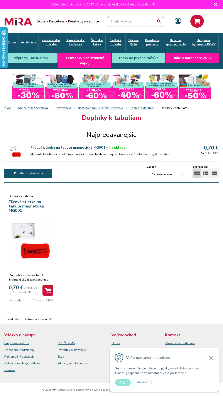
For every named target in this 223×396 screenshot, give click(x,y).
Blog (61, 357)
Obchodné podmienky (19, 350)
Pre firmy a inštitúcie (72, 350)
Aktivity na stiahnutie (72, 363)
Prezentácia (63, 108)
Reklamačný (13, 357)
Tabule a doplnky (142, 108)
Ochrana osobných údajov (22, 363)
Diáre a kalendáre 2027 (192, 58)
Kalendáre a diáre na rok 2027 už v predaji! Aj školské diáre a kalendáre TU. (104, 4)
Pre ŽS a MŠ (66, 343)
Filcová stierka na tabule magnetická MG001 (67, 147)
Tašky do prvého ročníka (138, 58)
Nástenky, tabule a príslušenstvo (100, 108)
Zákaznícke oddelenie (180, 343)
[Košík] (197, 21)
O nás (116, 343)
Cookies (9, 370)
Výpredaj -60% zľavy (31, 58)
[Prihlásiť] (178, 21)
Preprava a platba (16, 343)
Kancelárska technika (33, 108)
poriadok (28, 357)
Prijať (123, 382)
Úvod (8, 108)
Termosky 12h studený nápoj (84, 61)
